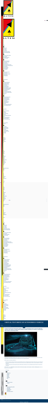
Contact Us (46, 269)
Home (2, 325)
